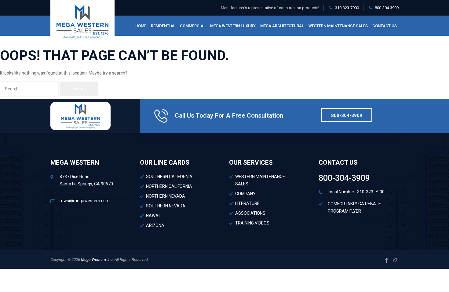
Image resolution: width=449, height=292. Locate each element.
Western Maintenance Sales (338, 26)
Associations (250, 213)
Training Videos (252, 223)
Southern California (169, 176)
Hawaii (153, 215)
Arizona (155, 225)
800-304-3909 (387, 7)
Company (245, 193)
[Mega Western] (82, 21)
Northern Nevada (165, 196)
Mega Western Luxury (233, 26)
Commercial (193, 26)
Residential (163, 26)
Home (140, 26)
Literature (247, 203)
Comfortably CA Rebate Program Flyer (354, 207)
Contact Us (384, 26)
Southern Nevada (165, 205)
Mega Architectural (282, 26)
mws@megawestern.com (85, 200)
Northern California (169, 186)
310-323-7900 (347, 7)
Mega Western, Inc (96, 259)
